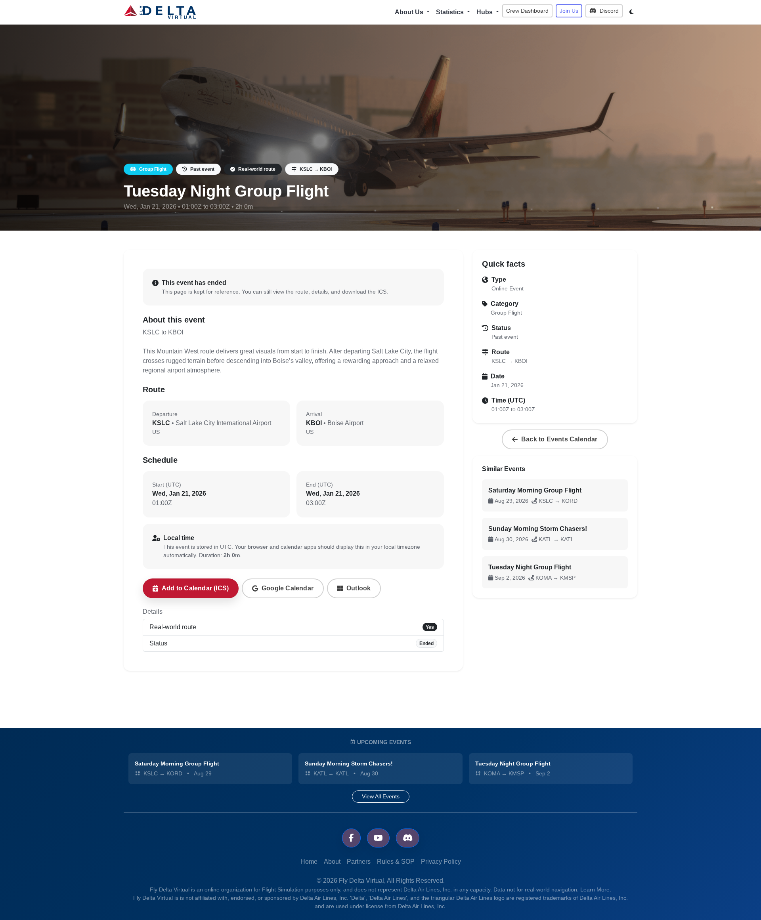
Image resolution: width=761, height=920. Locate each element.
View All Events (381, 796)
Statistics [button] (450, 12)
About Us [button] (410, 12)
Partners (359, 861)
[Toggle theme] (631, 12)
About (332, 861)
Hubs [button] (485, 12)
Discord (608, 11)
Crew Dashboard (527, 11)
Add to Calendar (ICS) (195, 588)
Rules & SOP (396, 861)
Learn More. (595, 889)
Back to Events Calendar (559, 439)
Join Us (569, 11)
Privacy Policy (441, 861)
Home (308, 861)
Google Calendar (288, 588)
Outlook (358, 588)
